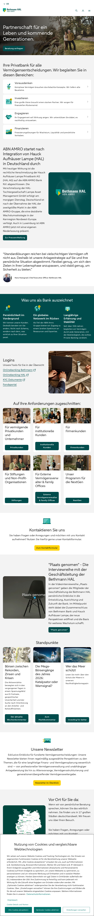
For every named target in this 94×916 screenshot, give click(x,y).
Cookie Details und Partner (17, 904)
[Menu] (89, 10)
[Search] (76, 10)
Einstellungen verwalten (76, 910)
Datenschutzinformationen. (38, 894)
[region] (47, 875)
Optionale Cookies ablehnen (47, 910)
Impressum (12, 900)
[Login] (83, 10)
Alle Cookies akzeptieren (18, 910)
